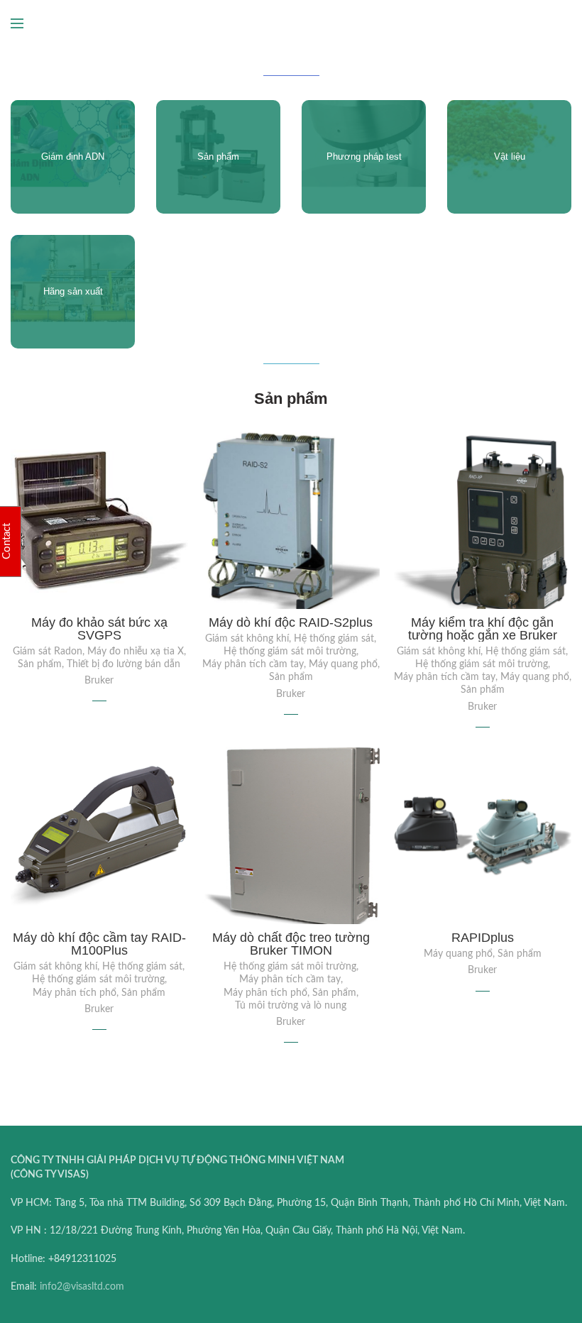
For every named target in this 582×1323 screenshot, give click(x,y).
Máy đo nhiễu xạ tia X (135, 652)
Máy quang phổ (343, 664)
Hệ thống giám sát (334, 639)
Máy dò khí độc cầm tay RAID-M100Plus (99, 944)
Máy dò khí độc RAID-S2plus (291, 622)
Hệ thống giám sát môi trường (290, 652)
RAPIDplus (482, 937)
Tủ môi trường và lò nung (290, 1006)
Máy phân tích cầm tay (253, 664)
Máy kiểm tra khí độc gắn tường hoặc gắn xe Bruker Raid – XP (482, 635)
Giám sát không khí (247, 639)
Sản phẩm (40, 664)
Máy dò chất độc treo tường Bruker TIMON (291, 944)
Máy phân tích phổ (74, 993)
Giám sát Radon (47, 652)
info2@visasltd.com (82, 1287)
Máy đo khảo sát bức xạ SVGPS (99, 629)
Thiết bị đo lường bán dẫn (123, 664)
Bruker (99, 681)
